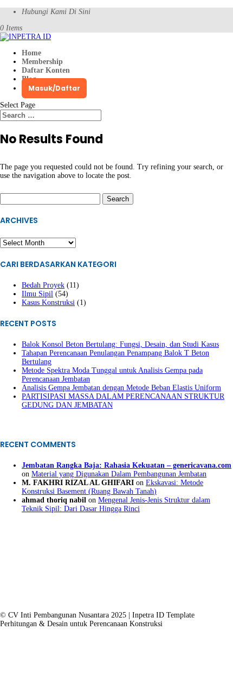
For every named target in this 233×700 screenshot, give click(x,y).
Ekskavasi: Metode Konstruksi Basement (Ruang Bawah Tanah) (112, 487)
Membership (42, 62)
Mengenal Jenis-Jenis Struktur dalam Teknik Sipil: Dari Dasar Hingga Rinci (116, 504)
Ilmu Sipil (37, 294)
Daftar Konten (46, 70)
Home (31, 53)
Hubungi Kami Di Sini (56, 12)
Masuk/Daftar (54, 88)
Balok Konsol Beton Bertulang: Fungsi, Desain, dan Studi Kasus (120, 344)
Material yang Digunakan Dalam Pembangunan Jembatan (118, 474)
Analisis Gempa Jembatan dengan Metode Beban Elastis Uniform (121, 388)
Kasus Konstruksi (48, 302)
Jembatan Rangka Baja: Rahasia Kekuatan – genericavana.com (126, 465)
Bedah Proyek (43, 285)
